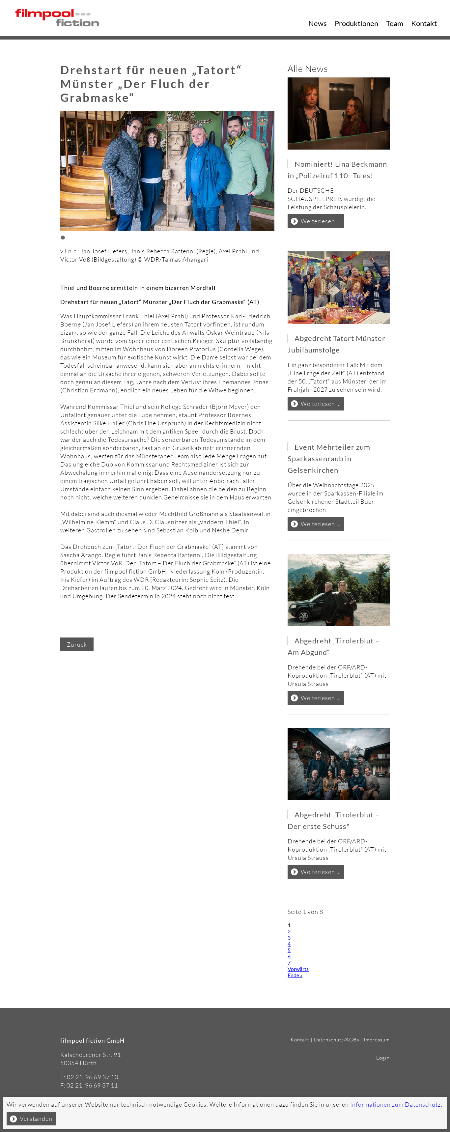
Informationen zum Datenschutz (395, 1104)
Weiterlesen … (322, 222)
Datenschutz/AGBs (336, 1039)
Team (394, 23)
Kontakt (424, 23)
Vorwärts (298, 969)
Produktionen (356, 23)
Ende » (295, 975)
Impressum (377, 1039)
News (317, 23)
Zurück (77, 644)
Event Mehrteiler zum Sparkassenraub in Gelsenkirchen (329, 458)
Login (383, 1058)
